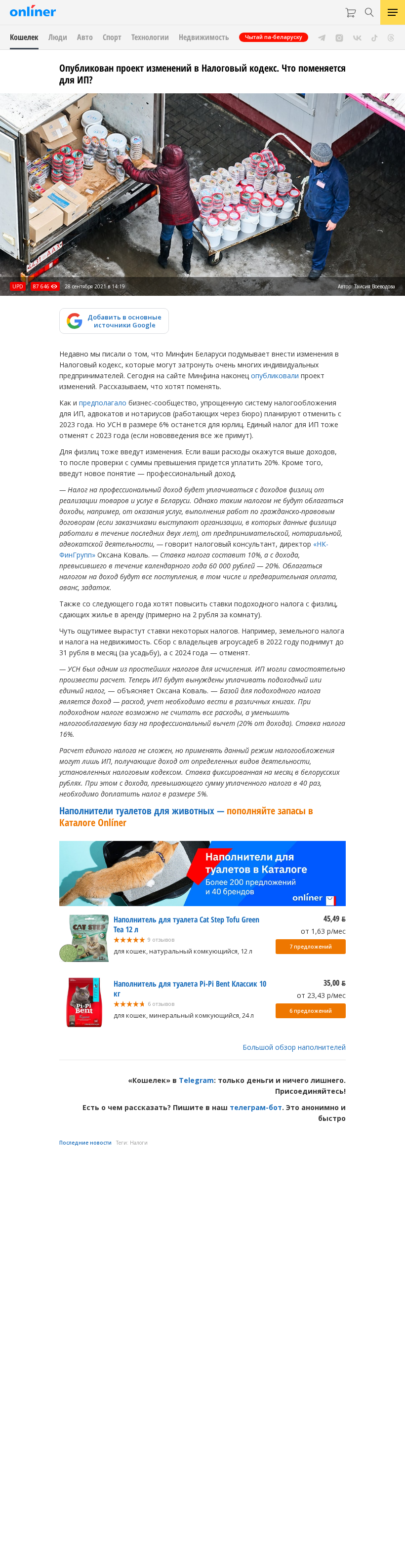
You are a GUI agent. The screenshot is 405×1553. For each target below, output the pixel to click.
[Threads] (391, 37)
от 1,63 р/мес (323, 931)
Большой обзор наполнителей (294, 1047)
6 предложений (310, 1010)
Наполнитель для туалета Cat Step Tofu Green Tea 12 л (186, 924)
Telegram (196, 1080)
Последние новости (85, 1142)
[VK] (357, 37)
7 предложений (310, 946)
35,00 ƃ (335, 982)
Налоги (139, 1142)
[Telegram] (321, 37)
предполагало (102, 402)
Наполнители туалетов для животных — (186, 816)
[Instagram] (339, 37)
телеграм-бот (256, 1107)
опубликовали (275, 375)
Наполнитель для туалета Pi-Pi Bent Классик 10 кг (190, 988)
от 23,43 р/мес (321, 995)
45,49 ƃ (335, 918)
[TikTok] (375, 37)
